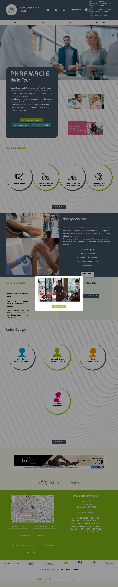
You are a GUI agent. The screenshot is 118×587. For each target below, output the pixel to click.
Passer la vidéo (59, 306)
